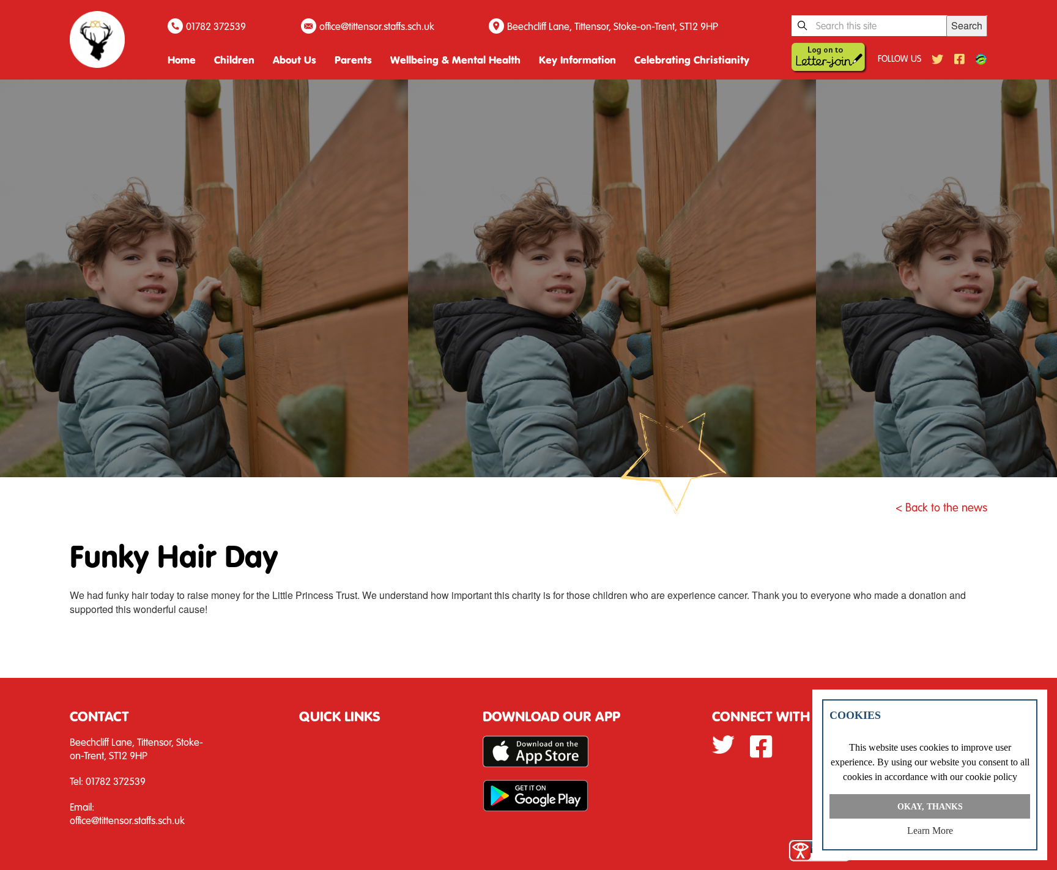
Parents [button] (353, 60)
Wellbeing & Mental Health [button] (455, 60)
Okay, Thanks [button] (930, 806)
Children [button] (234, 60)
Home (182, 60)
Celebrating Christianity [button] (691, 60)
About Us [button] (294, 60)
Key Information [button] (577, 60)
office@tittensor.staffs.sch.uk (376, 26)
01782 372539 (216, 26)
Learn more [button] (930, 830)
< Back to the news (941, 507)
